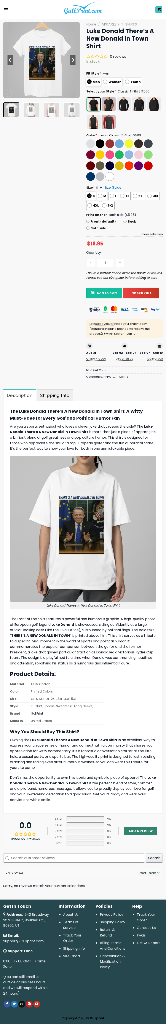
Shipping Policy (112, 922)
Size (90, 187)
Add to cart (107, 293)
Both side (98, 228)
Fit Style (93, 73)
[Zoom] (9, 93)
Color (91, 135)
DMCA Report (148, 942)
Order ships (124, 359)
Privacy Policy (111, 914)
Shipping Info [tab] (55, 395)
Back (132, 221)
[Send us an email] (21, 1004)
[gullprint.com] (83, 9)
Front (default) (103, 221)
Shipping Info (74, 948)
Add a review (140, 831)
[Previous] (10, 60)
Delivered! (155, 359)
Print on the (96, 215)
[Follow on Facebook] (7, 1004)
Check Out (141, 293)
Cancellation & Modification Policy (112, 962)
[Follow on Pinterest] (29, 1004)
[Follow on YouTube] (36, 1004)
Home (91, 24)
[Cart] (158, 9)
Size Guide (112, 187)
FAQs (141, 935)
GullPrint (37, 713)
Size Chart (71, 956)
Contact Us (146, 927)
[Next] (73, 60)
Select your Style (101, 91)
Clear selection (152, 234)
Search (154, 857)
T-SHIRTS (129, 24)
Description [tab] (19, 395)
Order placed (96, 359)
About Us (70, 914)
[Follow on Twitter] (14, 1004)
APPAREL (109, 24)
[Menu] (5, 9)
